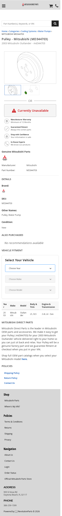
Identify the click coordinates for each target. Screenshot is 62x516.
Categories (14, 31)
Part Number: (8, 170)
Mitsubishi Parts (11, 400)
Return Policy (10, 378)
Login (6, 466)
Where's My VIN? (12, 406)
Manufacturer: (9, 165)
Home (4, 31)
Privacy (7, 439)
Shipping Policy (12, 373)
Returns (8, 427)
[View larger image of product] (12, 90)
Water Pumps (44, 31)
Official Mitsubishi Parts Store (18, 478)
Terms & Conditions (13, 421)
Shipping (8, 433)
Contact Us (9, 383)
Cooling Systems (28, 31)
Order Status (10, 472)
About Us (8, 454)
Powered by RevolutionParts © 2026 (22, 511)
